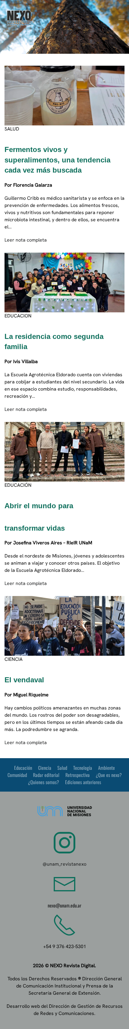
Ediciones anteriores (83, 782)
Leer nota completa (25, 240)
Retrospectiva (77, 774)
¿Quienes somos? (43, 782)
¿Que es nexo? (109, 774)
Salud (62, 767)
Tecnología (82, 767)
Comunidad (17, 774)
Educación (23, 767)
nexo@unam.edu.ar (64, 905)
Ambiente (106, 767)
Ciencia (44, 767)
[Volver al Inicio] (19, 17)
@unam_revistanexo (64, 864)
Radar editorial (46, 774)
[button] (121, 17)
